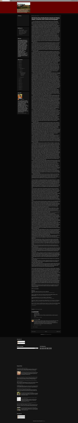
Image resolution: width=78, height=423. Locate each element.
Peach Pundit (21, 29)
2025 (20, 62)
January (21, 77)
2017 (20, 80)
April (21, 71)
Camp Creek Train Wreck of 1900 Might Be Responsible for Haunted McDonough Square (27, 381)
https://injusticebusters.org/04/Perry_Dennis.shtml (43, 295)
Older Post (58, 331)
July (20, 69)
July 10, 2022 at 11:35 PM (38, 317)
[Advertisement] (25, 357)
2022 (20, 64)
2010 (20, 86)
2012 (20, 83)
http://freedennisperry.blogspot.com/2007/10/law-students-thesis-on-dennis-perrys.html (45, 301)
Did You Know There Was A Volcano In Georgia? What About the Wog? (27, 376)
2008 (20, 89)
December (22, 68)
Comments (19, 343)
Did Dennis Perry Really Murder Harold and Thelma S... (22, 74)
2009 (20, 87)
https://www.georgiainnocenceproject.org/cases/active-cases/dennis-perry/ (43, 292)
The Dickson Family (20, 385)
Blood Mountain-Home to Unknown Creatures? (24, 388)
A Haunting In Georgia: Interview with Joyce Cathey (28, 371)
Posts (19, 341)
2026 (20, 61)
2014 (20, 81)
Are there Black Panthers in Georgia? (22, 368)
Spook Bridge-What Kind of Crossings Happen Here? (29, 407)
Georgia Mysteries (22, 6)
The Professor (36, 319)
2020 (20, 67)
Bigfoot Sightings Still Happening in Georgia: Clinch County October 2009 (29, 398)
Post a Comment (35, 326)
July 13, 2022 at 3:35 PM (37, 324)
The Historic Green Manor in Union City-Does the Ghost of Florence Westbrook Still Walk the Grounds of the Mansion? (27, 403)
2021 (20, 65)
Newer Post (33, 331)
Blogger (44, 420)
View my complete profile (22, 113)
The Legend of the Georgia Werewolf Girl (27, 392)
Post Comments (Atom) (48, 334)
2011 (20, 84)
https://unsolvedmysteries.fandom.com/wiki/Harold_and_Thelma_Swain (43, 298)
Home (46, 331)
